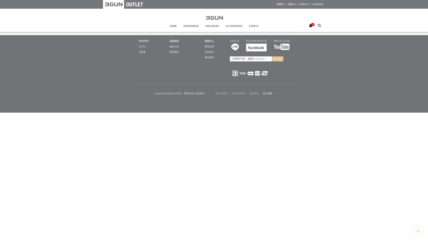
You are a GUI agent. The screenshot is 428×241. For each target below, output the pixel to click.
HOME (173, 26)
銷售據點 (174, 51)
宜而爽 (142, 51)
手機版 (269, 93)
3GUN (142, 46)
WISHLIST (304, 4)
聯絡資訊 (254, 93)
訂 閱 (277, 59)
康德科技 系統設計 (194, 93)
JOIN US (234, 41)
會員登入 (281, 4)
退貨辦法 (209, 51)
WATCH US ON (282, 41)
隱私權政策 (221, 93)
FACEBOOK (317, 4)
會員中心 (292, 4)
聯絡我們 (209, 57)
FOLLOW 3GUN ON (256, 41)
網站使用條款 (239, 93)
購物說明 (209, 46)
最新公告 (174, 46)
